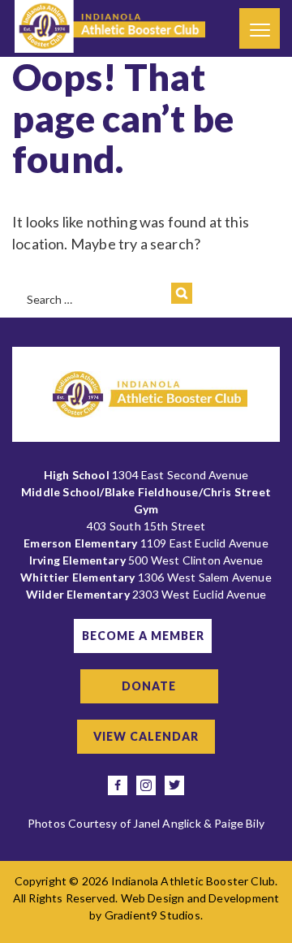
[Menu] (259, 28)
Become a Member (143, 635)
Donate (149, 686)
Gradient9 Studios (152, 915)
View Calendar (146, 736)
